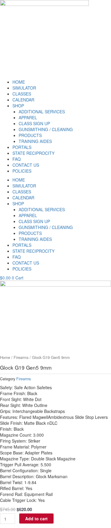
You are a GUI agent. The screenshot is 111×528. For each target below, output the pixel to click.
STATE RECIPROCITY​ (33, 153)
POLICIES (21, 171)
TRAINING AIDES (35, 141)
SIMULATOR (24, 88)
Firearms (21, 357)
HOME (18, 82)
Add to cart (36, 518)
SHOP (18, 106)
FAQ (16, 159)
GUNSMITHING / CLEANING (46, 129)
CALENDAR (23, 100)
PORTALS (21, 147)
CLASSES (21, 94)
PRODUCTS (30, 135)
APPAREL (28, 117)
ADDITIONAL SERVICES (42, 111)
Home (5, 357)
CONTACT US (25, 165)
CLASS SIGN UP (34, 123)
